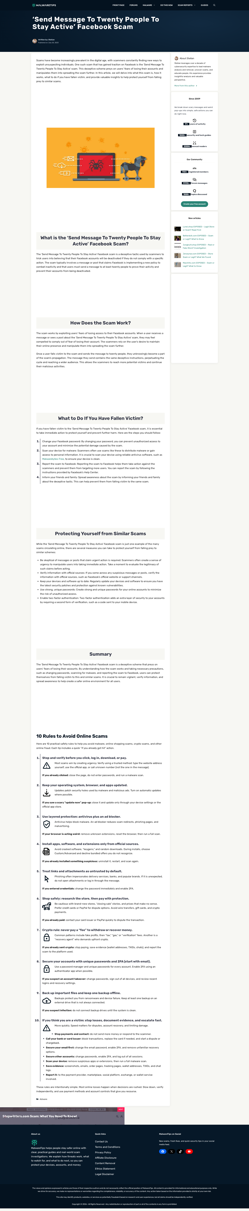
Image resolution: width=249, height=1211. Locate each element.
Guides (204, 5)
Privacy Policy (103, 1152)
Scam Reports (185, 5)
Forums (134, 5)
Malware (147, 5)
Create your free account (195, 204)
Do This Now (166, 5)
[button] (214, 5)
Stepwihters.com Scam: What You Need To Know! (40, 1116)
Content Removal (105, 1163)
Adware (43, 1099)
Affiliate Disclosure (105, 1157)
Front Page (118, 5)
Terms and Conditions (107, 1146)
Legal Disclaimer (104, 1174)
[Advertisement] (100, 105)
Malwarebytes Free (53, 458)
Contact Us (101, 1141)
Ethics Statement (105, 1168)
